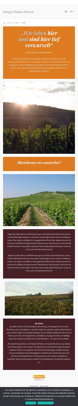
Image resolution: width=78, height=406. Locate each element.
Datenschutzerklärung (45, 403)
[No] (75, 396)
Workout (17, 23)
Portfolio (10, 23)
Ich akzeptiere (30, 403)
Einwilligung (44, 386)
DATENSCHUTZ (34, 386)
